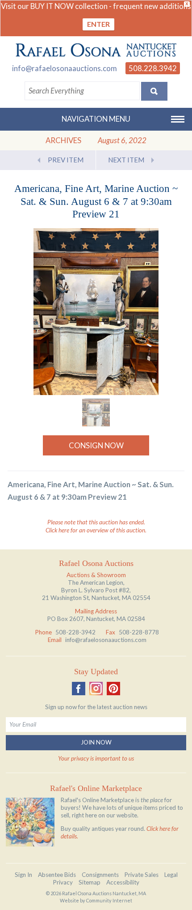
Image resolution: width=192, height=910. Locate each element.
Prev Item (65, 160)
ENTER (98, 24)
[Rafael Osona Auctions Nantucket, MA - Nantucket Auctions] (96, 50)
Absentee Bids (57, 874)
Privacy (63, 882)
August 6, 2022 (122, 140)
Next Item (126, 160)
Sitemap (89, 882)
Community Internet (109, 900)
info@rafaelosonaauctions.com (64, 68)
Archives (63, 140)
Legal (171, 874)
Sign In (23, 874)
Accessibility (122, 882)
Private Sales (142, 874)
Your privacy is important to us (96, 758)
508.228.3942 (153, 68)
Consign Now (96, 445)
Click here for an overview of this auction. (96, 530)
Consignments (100, 874)
